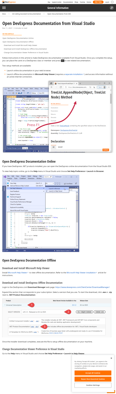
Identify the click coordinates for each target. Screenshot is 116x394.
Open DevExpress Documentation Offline (18, 42)
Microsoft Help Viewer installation (81, 272)
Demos (89, 2)
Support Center (57, 2)
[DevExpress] (9, 2)
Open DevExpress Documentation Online (18, 38)
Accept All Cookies (93, 373)
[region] (93, 373)
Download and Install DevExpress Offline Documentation (25, 49)
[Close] (111, 358)
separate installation (74, 74)
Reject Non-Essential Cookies (93, 379)
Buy (49, 2)
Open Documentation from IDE (59, 14)
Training (82, 2)
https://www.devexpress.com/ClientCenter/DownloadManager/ (82, 287)
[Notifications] (112, 2)
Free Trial (98, 2)
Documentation (68, 2)
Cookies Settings (93, 385)
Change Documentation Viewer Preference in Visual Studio (26, 52)
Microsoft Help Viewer (17, 272)
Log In (107, 2)
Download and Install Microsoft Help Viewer (20, 45)
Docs (4, 14)
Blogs (76, 2)
